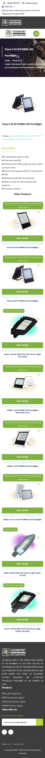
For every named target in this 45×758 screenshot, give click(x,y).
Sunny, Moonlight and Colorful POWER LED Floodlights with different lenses (23, 205)
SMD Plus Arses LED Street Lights (14, 311)
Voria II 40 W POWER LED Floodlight (22, 247)
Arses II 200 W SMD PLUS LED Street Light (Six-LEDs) (22, 355)
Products (17, 61)
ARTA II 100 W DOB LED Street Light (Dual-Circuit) (22, 574)
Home (7, 61)
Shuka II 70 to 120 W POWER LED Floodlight (22, 519)
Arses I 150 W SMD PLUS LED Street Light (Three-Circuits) (22, 630)
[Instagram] (4, 732)
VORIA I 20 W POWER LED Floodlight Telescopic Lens (22, 411)
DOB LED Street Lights (10, 529)
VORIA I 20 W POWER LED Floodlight (22, 466)
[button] (10, 6)
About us (6, 744)
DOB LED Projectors (11, 693)
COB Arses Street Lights (14, 701)
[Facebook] (10, 732)
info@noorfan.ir (32, 3)
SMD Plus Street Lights (13, 697)
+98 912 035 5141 (13, 3)
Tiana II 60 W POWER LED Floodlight (22, 301)
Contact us (18, 744)
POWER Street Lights (12, 705)
